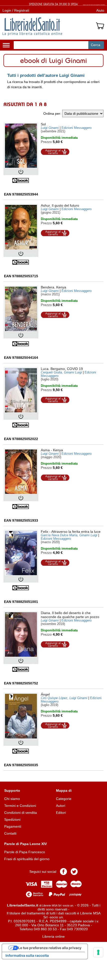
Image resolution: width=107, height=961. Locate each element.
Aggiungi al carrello (55, 152)
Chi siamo (12, 799)
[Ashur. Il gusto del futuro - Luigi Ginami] (20, 234)
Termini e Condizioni (20, 806)
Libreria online (53, 936)
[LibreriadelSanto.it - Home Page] (32, 26)
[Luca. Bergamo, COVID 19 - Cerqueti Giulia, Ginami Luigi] (20, 397)
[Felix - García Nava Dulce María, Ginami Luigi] (20, 560)
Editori (61, 813)
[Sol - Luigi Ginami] (20, 152)
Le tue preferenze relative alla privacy (49, 948)
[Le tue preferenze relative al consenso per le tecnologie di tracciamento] (98, 952)
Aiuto (100, 10)
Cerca (95, 45)
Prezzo (46, 142)
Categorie (63, 799)
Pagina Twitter (74, 871)
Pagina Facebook (63, 871)
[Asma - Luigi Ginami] (20, 478)
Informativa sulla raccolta (27, 955)
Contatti (10, 833)
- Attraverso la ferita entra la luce (71, 532)
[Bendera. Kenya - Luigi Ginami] (20, 315)
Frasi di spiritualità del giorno (27, 859)
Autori (60, 806)
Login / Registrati (15, 10)
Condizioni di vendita (20, 813)
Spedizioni (12, 819)
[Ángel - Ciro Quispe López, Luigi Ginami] (20, 723)
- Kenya (52, 450)
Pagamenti (12, 826)
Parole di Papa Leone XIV (25, 844)
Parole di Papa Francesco (24, 852)
